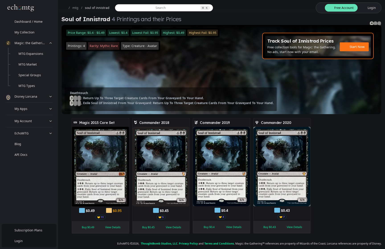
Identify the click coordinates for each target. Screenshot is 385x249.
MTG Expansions (30, 53)
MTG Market (27, 64)
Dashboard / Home (28, 21)
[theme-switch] (319, 8)
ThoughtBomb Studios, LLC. (159, 243)
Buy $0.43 (269, 227)
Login (18, 241)
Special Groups (29, 75)
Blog (17, 144)
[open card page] (125, 122)
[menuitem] (29, 21)
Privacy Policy (188, 243)
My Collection (24, 32)
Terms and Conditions (219, 243)
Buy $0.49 (88, 227)
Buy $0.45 (148, 227)
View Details (113, 227)
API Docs (20, 154)
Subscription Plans (28, 230)
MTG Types (26, 86)
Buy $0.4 (209, 227)
